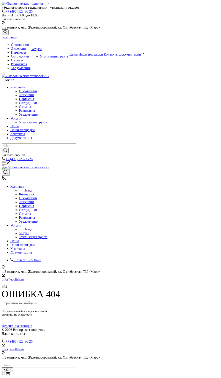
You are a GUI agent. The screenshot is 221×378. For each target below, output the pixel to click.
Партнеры (18, 52)
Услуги (36, 49)
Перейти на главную (17, 326)
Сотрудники (20, 56)
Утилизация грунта (54, 56)
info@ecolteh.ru (13, 279)
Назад (28, 190)
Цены (73, 54)
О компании (20, 44)
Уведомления (20, 68)
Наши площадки (91, 54)
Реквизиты (19, 64)
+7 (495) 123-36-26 (19, 11)
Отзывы (17, 60)
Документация (130, 54)
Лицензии (18, 48)
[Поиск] (5, 32)
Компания (9, 37)
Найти (7, 369)
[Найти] (5, 150)
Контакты (111, 54)
